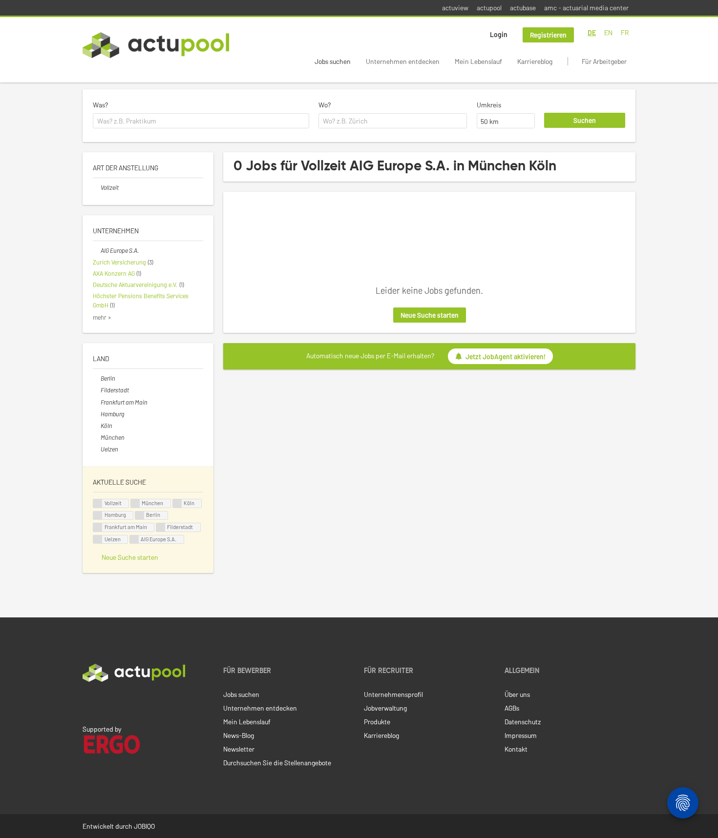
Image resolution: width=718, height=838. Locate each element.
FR (625, 32)
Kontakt (516, 749)
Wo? (324, 105)
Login (498, 34)
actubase (523, 7)
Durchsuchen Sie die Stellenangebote (277, 762)
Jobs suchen (333, 61)
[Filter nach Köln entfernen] (97, 425)
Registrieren (548, 35)
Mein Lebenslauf (478, 61)
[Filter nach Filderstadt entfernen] (97, 390)
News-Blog (238, 735)
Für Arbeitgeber (604, 61)
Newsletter (238, 749)
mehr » (102, 317)
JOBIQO (144, 826)
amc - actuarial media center (586, 7)
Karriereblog (534, 61)
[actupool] (156, 45)
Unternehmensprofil (393, 694)
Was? (100, 105)
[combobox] (201, 121)
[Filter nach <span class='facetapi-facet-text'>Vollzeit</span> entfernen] (97, 503)
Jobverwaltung (385, 708)
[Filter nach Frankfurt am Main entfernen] (97, 402)
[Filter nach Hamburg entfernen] (97, 414)
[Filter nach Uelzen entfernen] (97, 449)
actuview (455, 7)
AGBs (512, 708)
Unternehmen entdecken (403, 61)
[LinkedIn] (88, 702)
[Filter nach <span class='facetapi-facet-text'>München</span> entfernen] (135, 503)
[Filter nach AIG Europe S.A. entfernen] (97, 250)
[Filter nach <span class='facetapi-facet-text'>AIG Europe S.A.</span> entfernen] (134, 539)
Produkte (377, 721)
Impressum (521, 735)
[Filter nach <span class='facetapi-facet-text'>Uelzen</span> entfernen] (97, 539)
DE (592, 32)
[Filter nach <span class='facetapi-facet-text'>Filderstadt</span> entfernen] (160, 527)
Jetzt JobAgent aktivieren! (505, 356)
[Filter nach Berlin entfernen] (97, 378)
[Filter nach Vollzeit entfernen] (97, 187)
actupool (489, 7)
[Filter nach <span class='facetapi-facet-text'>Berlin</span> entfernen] (139, 515)
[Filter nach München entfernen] (97, 437)
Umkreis (489, 105)
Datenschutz (523, 721)
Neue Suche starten (430, 315)
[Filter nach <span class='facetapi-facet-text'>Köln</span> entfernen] (177, 503)
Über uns (517, 694)
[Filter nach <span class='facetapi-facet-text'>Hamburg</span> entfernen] (97, 515)
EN (608, 32)
